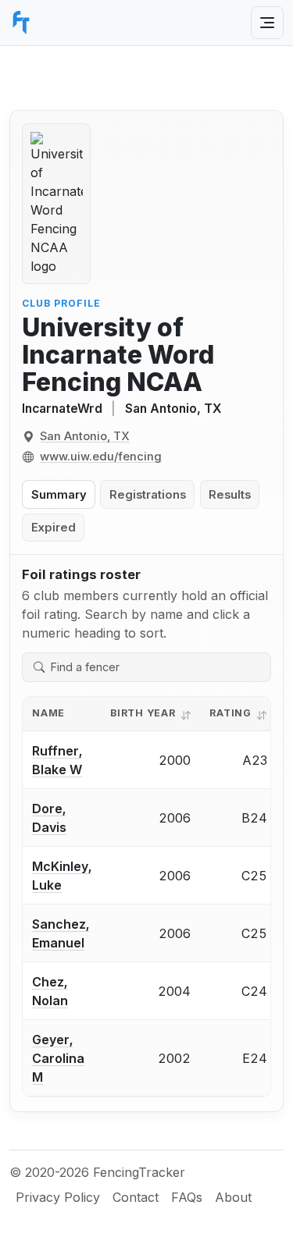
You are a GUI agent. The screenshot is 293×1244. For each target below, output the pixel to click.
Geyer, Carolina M (58, 1058)
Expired (53, 528)
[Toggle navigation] (267, 22)
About (233, 1197)
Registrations (147, 495)
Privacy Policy (58, 1197)
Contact (136, 1197)
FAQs (186, 1197)
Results (230, 495)
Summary (59, 495)
